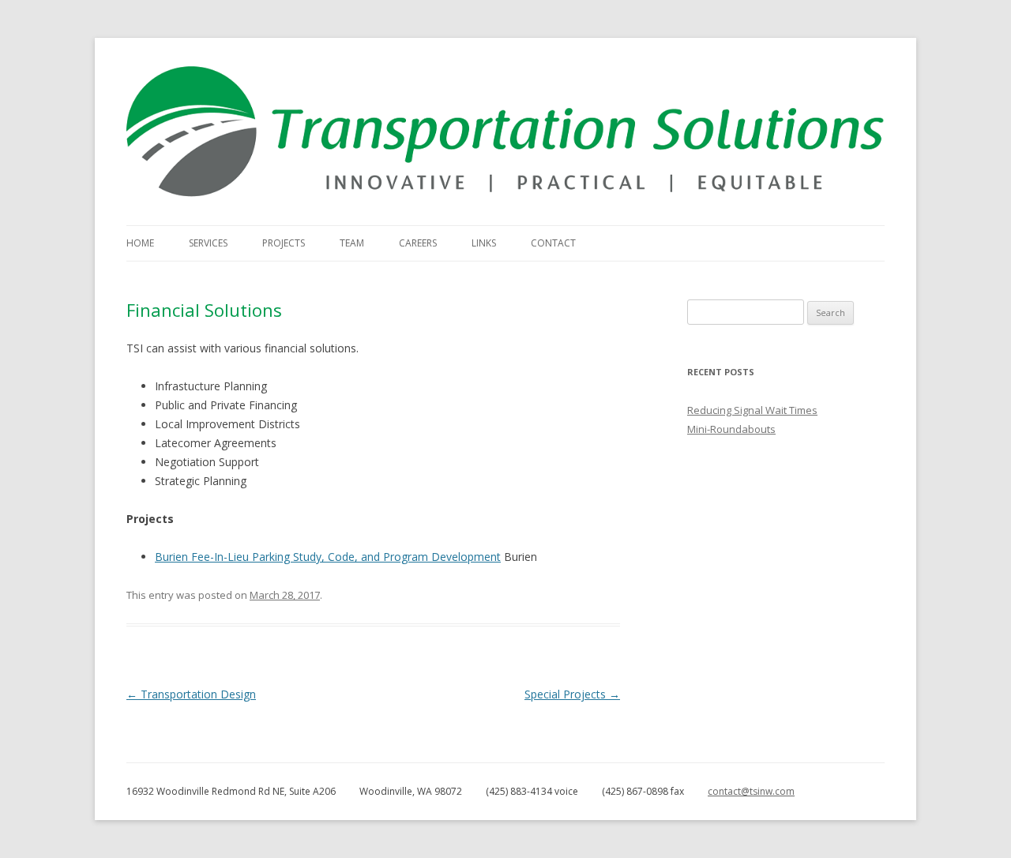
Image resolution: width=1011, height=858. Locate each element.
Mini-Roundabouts (731, 429)
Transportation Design (191, 694)
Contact (553, 243)
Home (140, 243)
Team (352, 243)
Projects (283, 243)
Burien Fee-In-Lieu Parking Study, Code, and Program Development (328, 556)
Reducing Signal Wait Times (752, 410)
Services (208, 243)
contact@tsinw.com (751, 791)
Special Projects (572, 694)
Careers (418, 243)
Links (484, 243)
